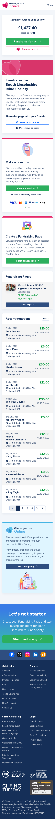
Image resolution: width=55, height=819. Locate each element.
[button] (34, 32)
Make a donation (25, 188)
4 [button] (32, 508)
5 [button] (37, 508)
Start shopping (26, 566)
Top (47, 319)
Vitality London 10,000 (12, 743)
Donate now (29, 49)
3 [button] (27, 508)
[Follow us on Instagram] (27, 656)
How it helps (8, 689)
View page (26, 304)
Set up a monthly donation (26, 194)
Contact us (7, 707)
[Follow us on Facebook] (12, 656)
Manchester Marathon (12, 762)
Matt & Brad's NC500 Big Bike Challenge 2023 (32, 287)
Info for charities (9, 675)
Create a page (8, 721)
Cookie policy (36, 744)
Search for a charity (39, 675)
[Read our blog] (43, 656)
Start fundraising (26, 260)
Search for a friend (38, 680)
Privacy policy (36, 740)
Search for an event (11, 726)
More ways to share (29, 128)
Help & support (9, 703)
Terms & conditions (38, 735)
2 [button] (22, 508)
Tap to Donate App (10, 694)
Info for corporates (10, 680)
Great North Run (9, 738)
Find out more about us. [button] (18, 108)
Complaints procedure (40, 730)
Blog (4, 684)
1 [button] (19, 508)
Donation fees (36, 721)
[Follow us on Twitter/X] (19, 656)
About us (6, 670)
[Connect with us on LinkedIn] (35, 656)
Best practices (36, 726)
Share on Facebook (29, 122)
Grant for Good (9, 698)
